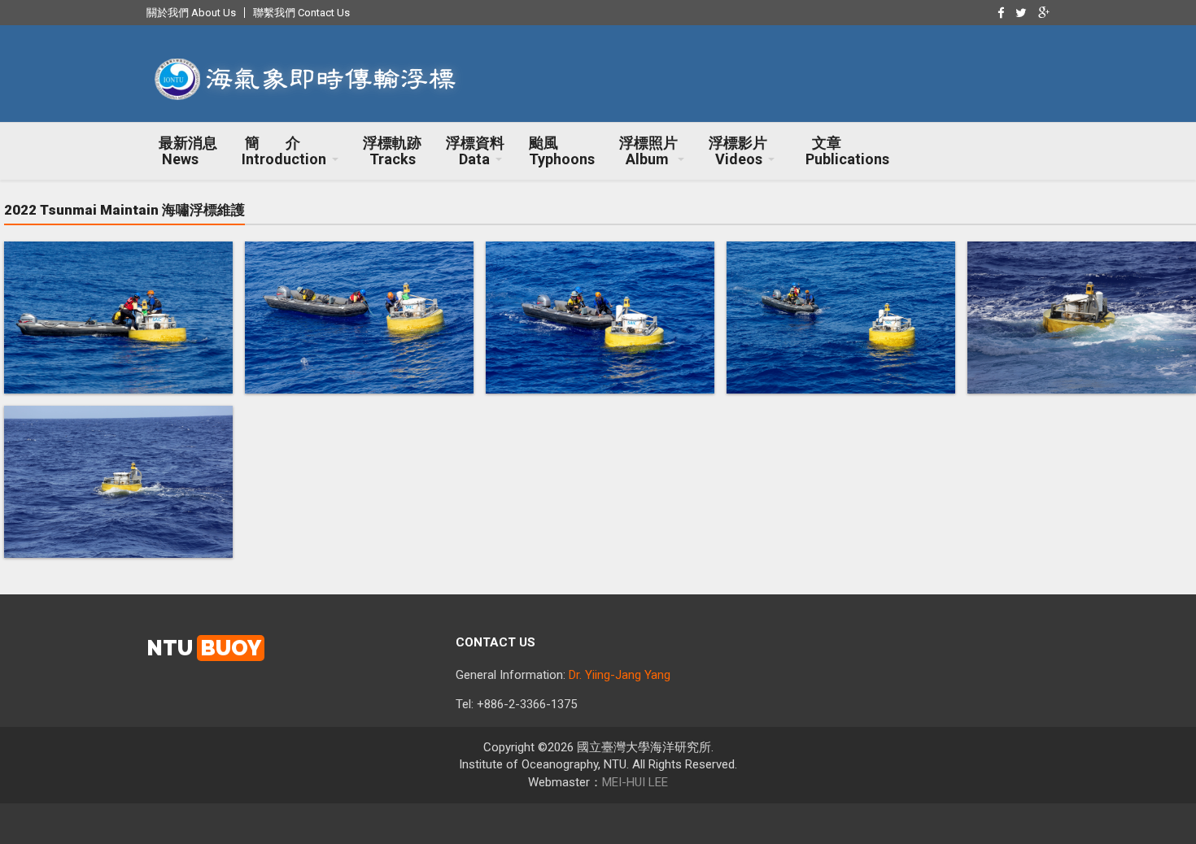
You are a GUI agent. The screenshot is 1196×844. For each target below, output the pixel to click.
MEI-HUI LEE (635, 782)
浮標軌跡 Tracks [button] (392, 150)
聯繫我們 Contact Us (301, 13)
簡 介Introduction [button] (284, 150)
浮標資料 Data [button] (475, 150)
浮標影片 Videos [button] (738, 150)
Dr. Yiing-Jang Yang (619, 675)
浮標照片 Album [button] (648, 150)
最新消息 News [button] (188, 150)
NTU (203, 648)
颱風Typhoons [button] (562, 150)
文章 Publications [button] (844, 150)
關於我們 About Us (191, 13)
